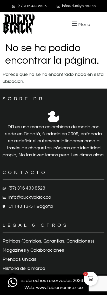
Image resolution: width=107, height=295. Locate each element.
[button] (80, 24)
